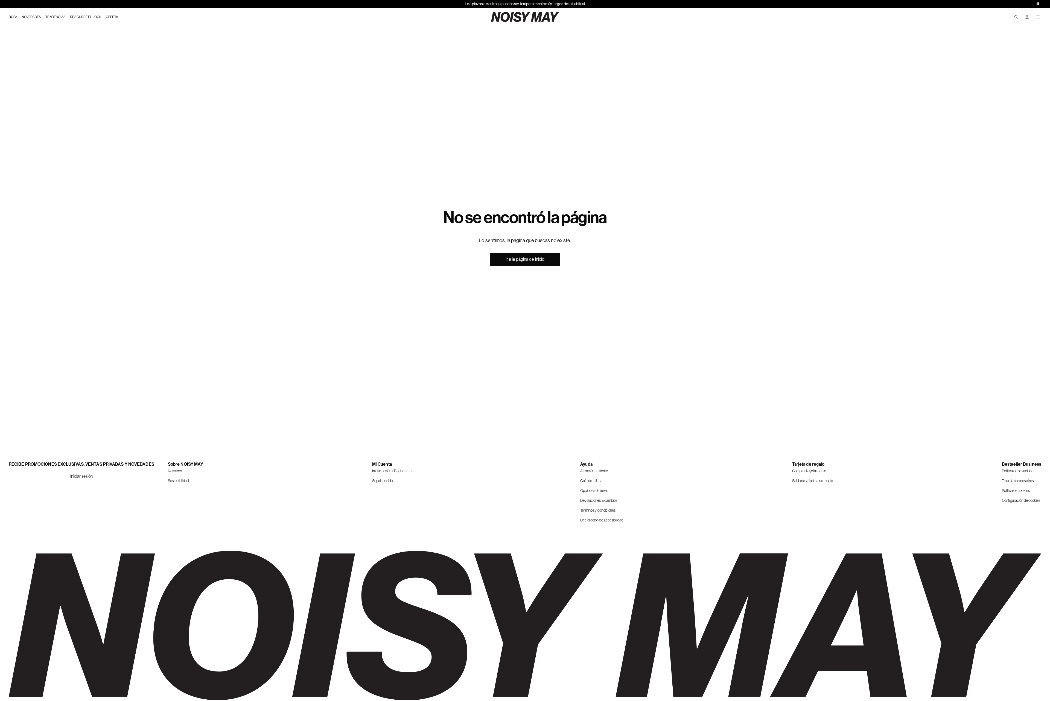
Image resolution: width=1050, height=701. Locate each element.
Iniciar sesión (81, 476)
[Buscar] (1016, 17)
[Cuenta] (1027, 17)
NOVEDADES (31, 17)
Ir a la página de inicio (525, 259)
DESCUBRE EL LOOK (85, 17)
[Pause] (1038, 4)
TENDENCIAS (55, 17)
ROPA (13, 17)
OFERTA (112, 17)
